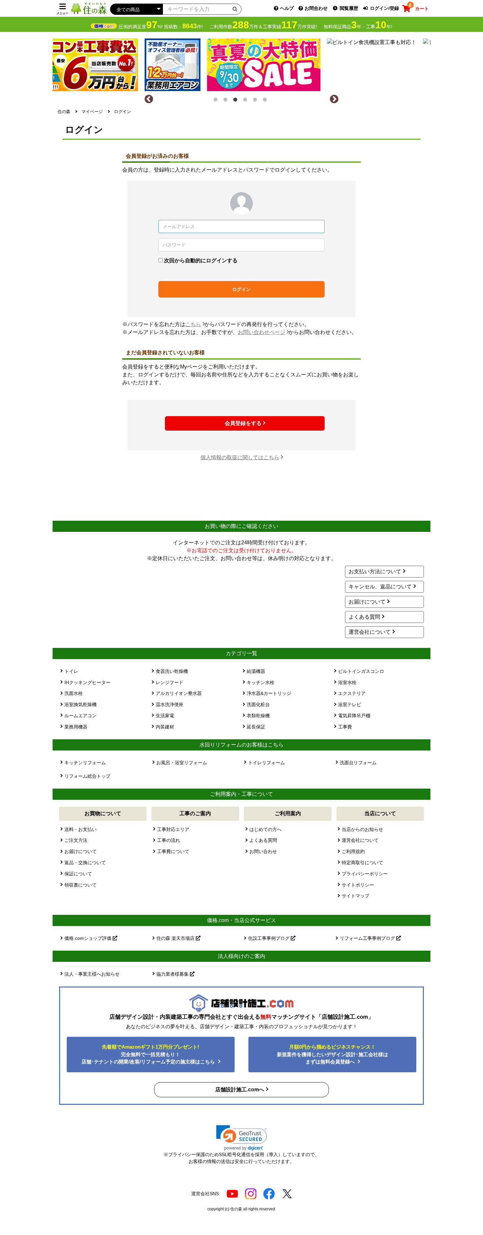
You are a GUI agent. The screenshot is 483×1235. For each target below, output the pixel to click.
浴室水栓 (347, 682)
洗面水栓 (73, 693)
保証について (78, 873)
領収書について (80, 885)
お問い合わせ (263, 851)
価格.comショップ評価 (88, 938)
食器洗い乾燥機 (172, 671)
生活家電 (165, 715)
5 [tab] (256, 101)
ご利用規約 (353, 851)
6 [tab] (266, 101)
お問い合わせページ (261, 332)
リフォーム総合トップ (87, 776)
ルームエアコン (80, 715)
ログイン (241, 289)
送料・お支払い (80, 829)
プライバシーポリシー (365, 873)
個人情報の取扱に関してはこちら (239, 457)
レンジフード (169, 682)
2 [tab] (226, 101)
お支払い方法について (375, 571)
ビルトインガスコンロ (361, 671)
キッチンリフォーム (85, 762)
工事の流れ (168, 840)
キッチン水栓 (260, 682)
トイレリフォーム (266, 762)
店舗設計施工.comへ (239, 1089)
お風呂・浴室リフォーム (181, 762)
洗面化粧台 (258, 704)
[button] (241, 1138)
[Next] (334, 99)
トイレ (71, 671)
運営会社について (370, 632)
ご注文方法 (75, 840)
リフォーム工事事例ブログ (368, 938)
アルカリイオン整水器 (179, 693)
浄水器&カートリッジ (269, 693)
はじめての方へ (265, 829)
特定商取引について (362, 862)
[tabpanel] (242, 63)
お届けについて (367, 602)
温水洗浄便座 (169, 704)
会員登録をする (243, 423)
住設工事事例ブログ (269, 938)
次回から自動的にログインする (201, 260)
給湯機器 (256, 671)
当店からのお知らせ (362, 829)
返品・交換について (85, 862)
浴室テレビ (349, 704)
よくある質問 (364, 617)
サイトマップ (355, 895)
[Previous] (149, 99)
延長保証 (256, 726)
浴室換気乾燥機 (80, 704)
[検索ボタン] (235, 9)
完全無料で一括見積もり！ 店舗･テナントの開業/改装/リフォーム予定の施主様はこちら (148, 1054)
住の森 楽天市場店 (176, 938)
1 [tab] (217, 101)
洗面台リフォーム (358, 762)
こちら (193, 324)
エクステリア (352, 693)
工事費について (173, 851)
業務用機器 (75, 726)
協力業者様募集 (173, 974)
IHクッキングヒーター (87, 682)
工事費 (345, 726)
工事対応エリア (173, 829)
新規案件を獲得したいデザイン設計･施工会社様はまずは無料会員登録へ (332, 1054)
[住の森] (89, 8)
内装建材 (165, 726)
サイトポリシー (358, 885)
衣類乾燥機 (258, 715)
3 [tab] (236, 101)
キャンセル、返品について (380, 586)
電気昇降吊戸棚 (354, 715)
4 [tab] (246, 101)
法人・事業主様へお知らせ (92, 974)
